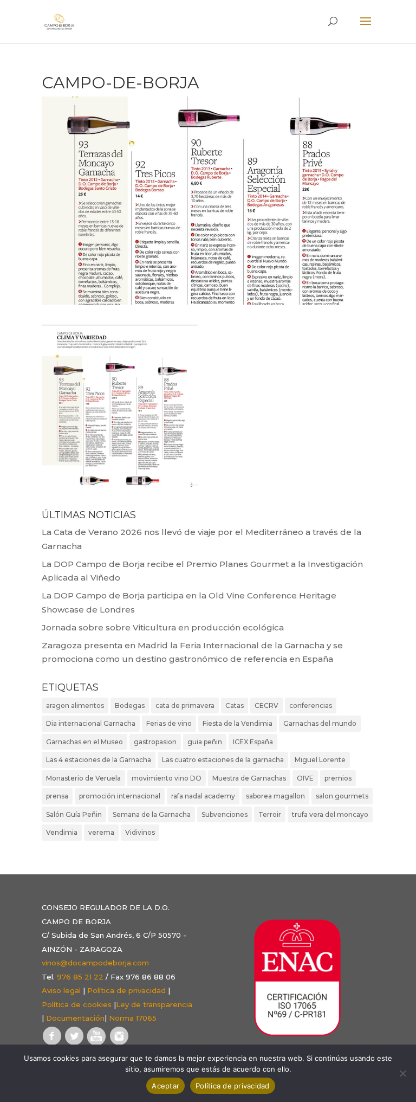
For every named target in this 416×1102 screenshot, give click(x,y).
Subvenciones (225, 814)
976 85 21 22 (80, 976)
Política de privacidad (126, 990)
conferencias (310, 705)
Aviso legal (61, 990)
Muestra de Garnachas (249, 778)
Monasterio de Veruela (83, 778)
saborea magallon (275, 796)
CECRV (266, 705)
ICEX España (253, 742)
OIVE (305, 778)
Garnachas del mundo (319, 723)
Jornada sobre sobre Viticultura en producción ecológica (163, 627)
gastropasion (155, 742)
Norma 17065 (133, 1018)
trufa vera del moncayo (330, 814)
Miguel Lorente (320, 760)
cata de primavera (184, 705)
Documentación (75, 1018)
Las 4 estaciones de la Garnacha (98, 760)
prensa (57, 796)
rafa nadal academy (203, 796)
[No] (402, 1073)
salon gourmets (342, 796)
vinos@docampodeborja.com (95, 962)
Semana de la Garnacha (152, 814)
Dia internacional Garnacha (90, 723)
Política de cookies (77, 1004)
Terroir (269, 814)
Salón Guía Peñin (74, 814)
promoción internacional (119, 796)
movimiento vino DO (167, 778)
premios (338, 778)
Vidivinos (140, 832)
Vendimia (61, 832)
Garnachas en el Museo (84, 742)
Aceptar (165, 1085)
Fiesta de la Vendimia (237, 723)
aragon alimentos (75, 705)
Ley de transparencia (154, 1004)
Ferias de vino (169, 723)
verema (101, 832)
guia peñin (204, 742)
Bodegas (130, 705)
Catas (234, 705)
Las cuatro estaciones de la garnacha (223, 760)
